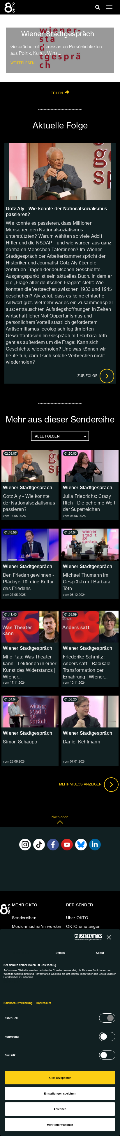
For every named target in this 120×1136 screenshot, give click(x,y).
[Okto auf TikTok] (39, 844)
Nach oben (60, 817)
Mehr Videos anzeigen (81, 784)
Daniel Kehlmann (81, 742)
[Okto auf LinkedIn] (95, 844)
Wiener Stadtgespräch (27, 487)
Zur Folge (87, 376)
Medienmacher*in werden (36, 927)
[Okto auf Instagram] (25, 844)
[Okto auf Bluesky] (81, 844)
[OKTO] (10, 7)
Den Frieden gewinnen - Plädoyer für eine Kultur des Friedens (28, 582)
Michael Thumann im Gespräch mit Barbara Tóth (86, 582)
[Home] (6, 911)
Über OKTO (77, 918)
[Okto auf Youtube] (67, 844)
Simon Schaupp (20, 742)
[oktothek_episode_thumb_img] (30, 466)
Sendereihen (24, 918)
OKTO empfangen (83, 927)
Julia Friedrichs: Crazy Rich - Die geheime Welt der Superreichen (89, 503)
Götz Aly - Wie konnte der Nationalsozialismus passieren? (29, 503)
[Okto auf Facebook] (53, 844)
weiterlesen (22, 63)
